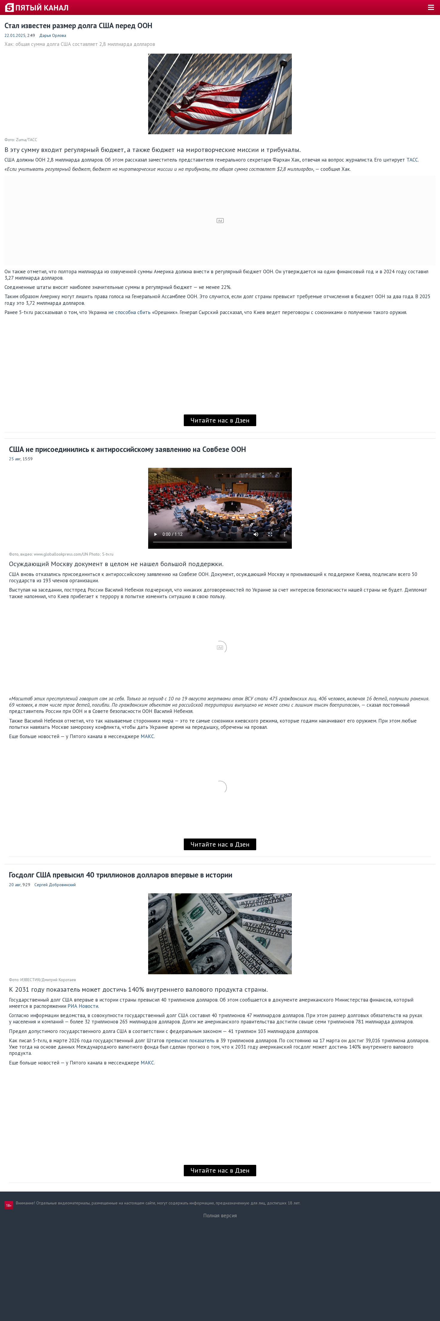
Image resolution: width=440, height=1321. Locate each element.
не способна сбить (129, 312)
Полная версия (220, 1215)
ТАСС (412, 159)
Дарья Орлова (52, 35)
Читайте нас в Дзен (220, 420)
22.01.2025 (14, 35)
